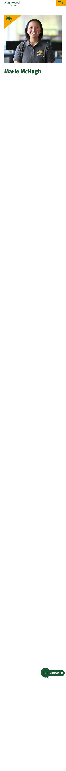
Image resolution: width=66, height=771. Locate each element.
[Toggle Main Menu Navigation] (61, 3)
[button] (53, 673)
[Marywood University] (12, 3)
